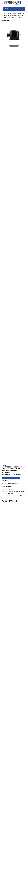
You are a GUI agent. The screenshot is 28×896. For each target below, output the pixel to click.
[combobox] (14, 9)
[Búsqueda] (23, 9)
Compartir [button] (11, 501)
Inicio (5, 13)
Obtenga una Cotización (11, 478)
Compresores (12, 13)
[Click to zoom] (14, 35)
